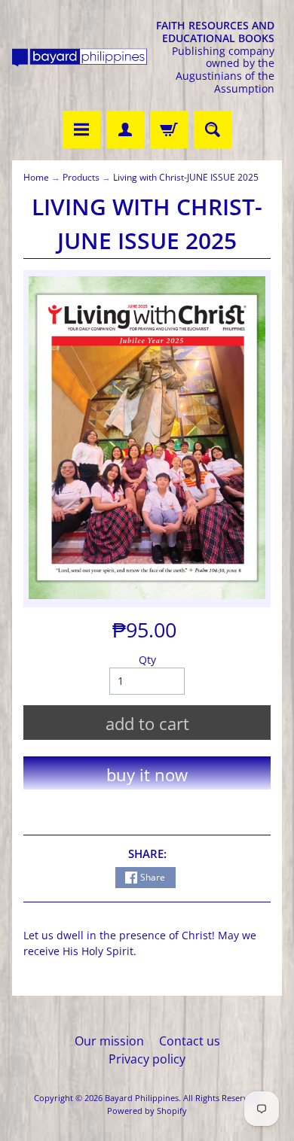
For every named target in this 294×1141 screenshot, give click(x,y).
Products (81, 177)
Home (36, 177)
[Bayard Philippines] (79, 57)
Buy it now (147, 774)
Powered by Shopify (147, 1110)
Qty (147, 660)
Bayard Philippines (142, 1097)
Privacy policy (147, 1059)
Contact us (189, 1041)
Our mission (109, 1041)
